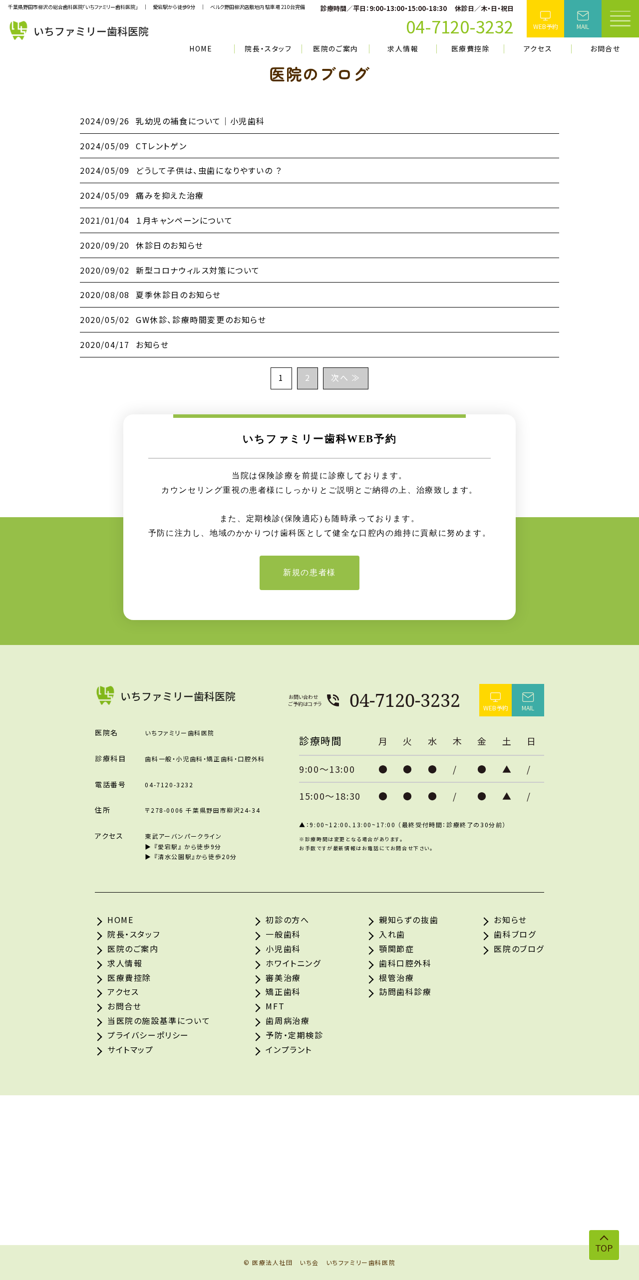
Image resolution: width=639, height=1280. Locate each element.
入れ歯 (392, 934)
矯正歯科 (283, 991)
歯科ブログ (515, 934)
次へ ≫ (345, 377)
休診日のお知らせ (142, 245)
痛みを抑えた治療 (142, 195)
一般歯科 (283, 934)
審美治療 (283, 977)
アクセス (538, 48)
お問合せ (605, 48)
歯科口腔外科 (405, 963)
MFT (275, 1006)
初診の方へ (287, 920)
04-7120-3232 (404, 700)
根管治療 (396, 977)
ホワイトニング (293, 963)
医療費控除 (470, 48)
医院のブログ (519, 949)
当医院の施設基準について (158, 1020)
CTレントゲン (133, 146)
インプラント (289, 1049)
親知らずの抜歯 (408, 920)
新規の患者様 (309, 572)
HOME (200, 48)
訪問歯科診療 (405, 991)
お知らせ (124, 344)
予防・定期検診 (294, 1035)
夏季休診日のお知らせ (150, 295)
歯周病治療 (288, 1020)
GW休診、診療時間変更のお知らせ (173, 319)
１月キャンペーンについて (156, 220)
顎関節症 (396, 949)
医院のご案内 (335, 48)
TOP (604, 1247)
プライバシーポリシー (148, 1035)
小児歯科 (283, 949)
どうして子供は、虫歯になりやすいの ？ (181, 170)
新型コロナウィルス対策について (170, 270)
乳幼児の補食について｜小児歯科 (172, 121)
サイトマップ (130, 1049)
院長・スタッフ (268, 48)
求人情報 (402, 48)
